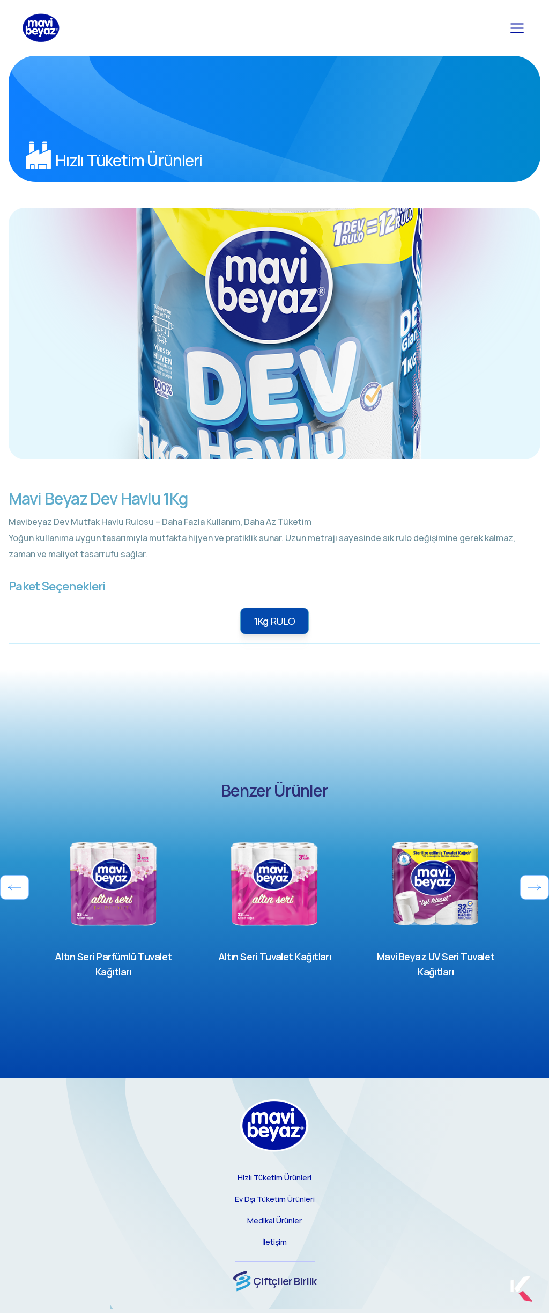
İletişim (274, 1242)
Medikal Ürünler (274, 1220)
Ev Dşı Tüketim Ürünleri (275, 1199)
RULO (274, 621)
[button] (14, 887)
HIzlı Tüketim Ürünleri (274, 1177)
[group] (113, 904)
